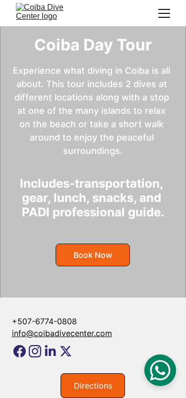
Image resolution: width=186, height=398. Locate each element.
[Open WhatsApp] (160, 370)
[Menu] (164, 13)
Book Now (92, 255)
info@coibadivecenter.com (62, 333)
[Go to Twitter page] (66, 351)
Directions (93, 386)
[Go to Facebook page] (19, 351)
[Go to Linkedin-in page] (50, 351)
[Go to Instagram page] (35, 351)
